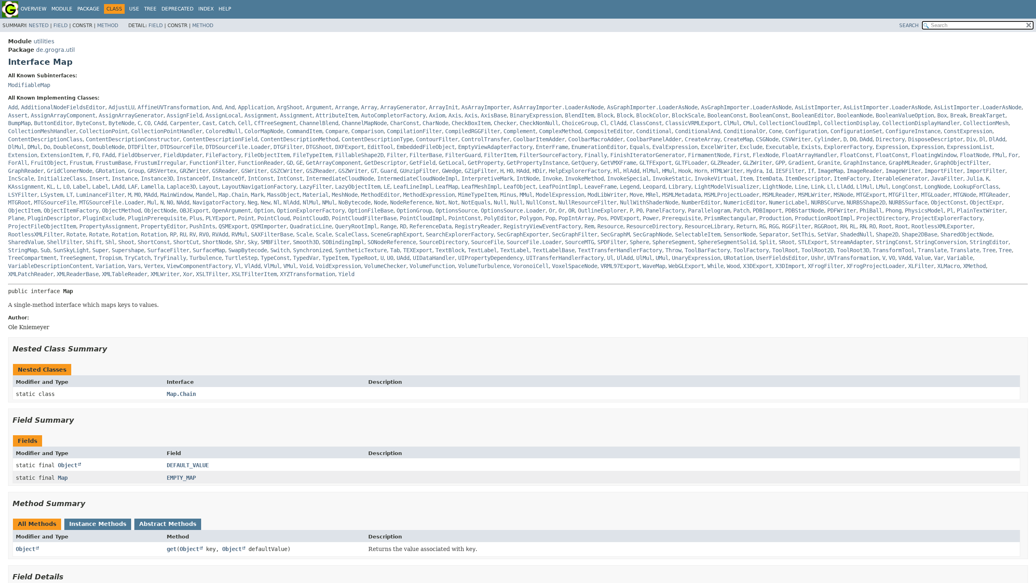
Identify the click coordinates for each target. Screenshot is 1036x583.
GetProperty (485, 163)
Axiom (437, 115)
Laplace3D (181, 186)
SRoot (787, 242)
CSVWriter (796, 139)
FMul (998, 155)
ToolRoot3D (853, 250)
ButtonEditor (53, 123)
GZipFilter (481, 171)
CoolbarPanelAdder (653, 139)
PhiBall (871, 210)
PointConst (464, 218)
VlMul (272, 266)
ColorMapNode (263, 131)
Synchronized (312, 250)
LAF (133, 186)
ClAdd (618, 123)
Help (225, 9)
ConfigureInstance (912, 131)
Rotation (125, 234)
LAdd (118, 186)
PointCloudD (311, 218)
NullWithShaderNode (649, 202)
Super (100, 250)
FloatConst (856, 155)
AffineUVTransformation (173, 107)
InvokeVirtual (715, 178)
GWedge (451, 171)
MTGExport (870, 194)
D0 (853, 139)
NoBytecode (354, 202)
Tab (395, 250)
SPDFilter (611, 242)
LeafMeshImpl (480, 186)
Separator (773, 234)
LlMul (864, 186)
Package (88, 9)
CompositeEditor (608, 131)
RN (863, 226)
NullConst (540, 202)
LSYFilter (22, 194)
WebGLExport (686, 266)
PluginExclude (104, 218)
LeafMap (446, 186)
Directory (890, 139)
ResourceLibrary (709, 226)
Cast (208, 123)
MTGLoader (935, 194)
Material (316, 194)
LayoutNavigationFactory (259, 186)
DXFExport (349, 147)
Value (923, 258)
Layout (209, 186)
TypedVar (306, 258)
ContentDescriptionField (220, 139)
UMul (662, 258)
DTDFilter (142, 147)
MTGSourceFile (55, 202)
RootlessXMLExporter (942, 226)
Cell (244, 123)
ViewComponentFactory (199, 266)
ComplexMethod (560, 131)
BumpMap (19, 123)
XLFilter (921, 266)
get (171, 549)
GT (374, 171)
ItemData (769, 178)
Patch (741, 210)
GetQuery (584, 163)
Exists (811, 147)
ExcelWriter (719, 147)
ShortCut (186, 242)
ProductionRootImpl (824, 218)
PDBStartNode (804, 210)
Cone (775, 131)
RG (762, 226)
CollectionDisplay (851, 123)
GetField (422, 163)
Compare (336, 131)
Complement (519, 131)
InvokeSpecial (628, 178)
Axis (454, 115)
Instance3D (157, 178)
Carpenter (184, 123)
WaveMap (654, 266)
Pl (950, 210)
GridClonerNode (69, 171)
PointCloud (273, 218)
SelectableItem (697, 234)
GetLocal (452, 163)
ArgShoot (290, 107)
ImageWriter (903, 171)
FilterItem (500, 155)
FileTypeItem (312, 155)
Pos (602, 218)
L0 (66, 186)
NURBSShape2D (866, 202)
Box (942, 115)
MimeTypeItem (477, 194)
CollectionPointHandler (166, 131)
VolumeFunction (432, 266)
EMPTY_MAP (181, 477)
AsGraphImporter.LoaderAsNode (652, 107)
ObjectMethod (121, 210)
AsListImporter (817, 107)
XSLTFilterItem (254, 274)
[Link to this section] (113, 349)
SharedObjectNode (966, 234)
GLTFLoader (691, 163)
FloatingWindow (934, 155)
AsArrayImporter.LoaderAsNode (558, 107)
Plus (195, 218)
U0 (390, 258)
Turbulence (205, 258)
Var (939, 258)
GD (290, 163)
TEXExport (417, 250)
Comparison (367, 131)
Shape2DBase (919, 234)
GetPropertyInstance (537, 163)
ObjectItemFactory (71, 210)
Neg (252, 202)
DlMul (16, 147)
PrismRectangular (730, 218)
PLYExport (220, 218)
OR (571, 210)
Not (440, 202)
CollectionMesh (985, 123)
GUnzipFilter (419, 171)
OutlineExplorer (602, 210)
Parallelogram (709, 210)
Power (651, 218)
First (741, 155)
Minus (508, 194)
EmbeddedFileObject (426, 147)
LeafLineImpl (412, 186)
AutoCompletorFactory (393, 115)
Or (552, 210)
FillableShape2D (359, 155)
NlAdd (291, 202)
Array (369, 107)
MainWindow (176, 194)
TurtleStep (241, 258)
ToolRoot (785, 250)
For (1013, 155)
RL (853, 226)
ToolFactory (751, 250)
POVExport (624, 218)
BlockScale (688, 115)
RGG (774, 226)
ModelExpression (560, 194)
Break (958, 115)
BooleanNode (855, 115)
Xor (188, 274)
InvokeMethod (584, 178)
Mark (257, 194)
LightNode (777, 186)
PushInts (202, 226)
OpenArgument (231, 210)
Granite (828, 163)
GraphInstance (864, 163)
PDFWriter (841, 210)
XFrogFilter (825, 266)
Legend (629, 186)
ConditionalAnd (697, 131)
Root (885, 226)
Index (206, 9)
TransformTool (894, 250)
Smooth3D (306, 242)
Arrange (346, 107)
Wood (733, 266)
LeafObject (519, 186)
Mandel (205, 194)
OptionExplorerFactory (311, 210)
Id (769, 171)
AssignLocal (223, 115)
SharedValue (26, 242)
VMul (289, 266)
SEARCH (909, 25)
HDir (539, 171)
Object (67, 465)
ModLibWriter (607, 194)
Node (380, 202)
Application (256, 107)
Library (680, 186)
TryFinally (170, 258)
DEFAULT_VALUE (188, 465)
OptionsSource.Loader (513, 210)
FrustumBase (113, 163)
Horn (700, 171)
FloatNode (974, 155)
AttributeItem (337, 115)
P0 (639, 210)
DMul (34, 147)
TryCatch (138, 258)
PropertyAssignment (108, 226)
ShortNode (216, 242)
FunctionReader (260, 163)
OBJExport (194, 210)
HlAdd (631, 171)
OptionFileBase (370, 210)
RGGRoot (825, 226)
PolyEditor (500, 218)
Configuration (806, 131)
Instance (125, 178)
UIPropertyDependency (490, 258)
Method (107, 25)
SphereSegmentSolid (727, 242)
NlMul (311, 202)
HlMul (651, 171)
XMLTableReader (124, 274)
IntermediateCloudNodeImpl (417, 178)
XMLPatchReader (30, 274)
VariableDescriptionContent (50, 266)
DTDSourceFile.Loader (238, 147)
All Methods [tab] (37, 524)
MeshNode (345, 194)
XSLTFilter (212, 274)
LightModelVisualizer (726, 186)
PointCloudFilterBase (364, 218)
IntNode (527, 178)
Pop (550, 218)
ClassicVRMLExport (692, 123)
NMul (328, 202)
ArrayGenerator (403, 107)
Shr (239, 242)
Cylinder (827, 139)
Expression (892, 147)
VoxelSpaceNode (574, 266)
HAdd (522, 171)
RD (403, 226)
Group (136, 171)
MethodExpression (429, 194)
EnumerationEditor (598, 147)
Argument (319, 107)
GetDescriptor (385, 163)
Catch (227, 123)
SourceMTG (579, 242)
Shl (110, 242)
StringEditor (989, 242)
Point (246, 218)
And (217, 107)
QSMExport (233, 226)
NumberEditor (700, 202)
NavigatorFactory (218, 202)
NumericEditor (745, 202)
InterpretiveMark (487, 178)
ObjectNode (160, 210)
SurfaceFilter (168, 250)
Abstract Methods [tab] (167, 524)
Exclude (751, 147)
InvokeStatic (671, 178)
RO (872, 226)
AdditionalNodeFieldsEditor (63, 107)
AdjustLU (121, 107)
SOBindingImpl (343, 242)
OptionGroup (414, 210)
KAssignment (26, 186)
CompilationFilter (414, 131)
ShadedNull (856, 234)
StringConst (893, 242)
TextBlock (450, 250)
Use (134, 9)
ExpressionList (969, 147)
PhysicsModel (924, 210)
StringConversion (940, 242)
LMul (882, 186)
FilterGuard (463, 155)
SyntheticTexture (361, 250)
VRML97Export (620, 266)
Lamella (152, 186)
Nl (277, 202)
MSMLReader (778, 194)
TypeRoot (364, 258)
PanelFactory (665, 210)
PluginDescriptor (53, 218)
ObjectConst (948, 202)
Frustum (81, 163)
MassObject (283, 194)
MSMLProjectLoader (731, 194)
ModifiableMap (29, 85)
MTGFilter (903, 194)
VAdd (904, 258)
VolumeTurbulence (484, 266)
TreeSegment (78, 258)
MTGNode (964, 194)
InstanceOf (192, 178)
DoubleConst (71, 147)
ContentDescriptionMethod (299, 139)
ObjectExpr (986, 202)
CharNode (435, 123)
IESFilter (790, 171)
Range (388, 226)
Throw (673, 250)
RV (192, 234)
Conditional (654, 131)
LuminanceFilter (100, 194)
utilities (44, 41)
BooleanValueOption (905, 115)
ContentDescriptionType (377, 139)
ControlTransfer (485, 139)
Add (13, 107)
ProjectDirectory (882, 218)
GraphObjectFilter (961, 163)
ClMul (732, 123)
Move (636, 194)
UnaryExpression (696, 258)
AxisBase (494, 115)
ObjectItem (24, 210)
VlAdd (252, 266)
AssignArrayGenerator (131, 115)
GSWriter (254, 171)
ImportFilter (943, 171)
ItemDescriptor (807, 178)
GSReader (225, 171)
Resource (610, 226)
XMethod (974, 266)
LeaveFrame (600, 186)
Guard (388, 171)
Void (305, 266)
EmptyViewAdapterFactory (495, 147)
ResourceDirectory (653, 226)
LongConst (906, 186)
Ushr (817, 258)
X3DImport (790, 266)
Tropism (110, 258)
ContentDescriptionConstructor (133, 139)
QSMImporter (269, 226)
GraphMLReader (910, 163)
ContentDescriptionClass (45, 139)
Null (500, 202)
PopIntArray (576, 218)
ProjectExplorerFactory (947, 218)
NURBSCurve (827, 202)
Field (60, 25)
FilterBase (426, 155)
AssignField (184, 115)
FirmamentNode (709, 155)
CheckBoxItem (471, 123)
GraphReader (26, 171)
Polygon (531, 218)
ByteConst (90, 123)
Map (63, 477)
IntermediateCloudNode (340, 178)
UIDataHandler (434, 258)
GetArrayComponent (333, 163)
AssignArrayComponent (63, 115)
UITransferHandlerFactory (565, 258)
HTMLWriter (727, 171)
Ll (830, 186)
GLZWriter (757, 163)
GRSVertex (161, 171)
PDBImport (767, 210)
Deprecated (177, 9)
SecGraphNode (652, 234)
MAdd (150, 194)
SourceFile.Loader (534, 242)
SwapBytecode (247, 250)
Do (47, 147)
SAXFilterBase (272, 234)
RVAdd (220, 234)
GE (299, 163)
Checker (505, 123)
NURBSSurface (908, 202)
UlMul (644, 258)
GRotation (110, 171)
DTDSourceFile (181, 147)
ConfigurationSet (856, 131)
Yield (346, 274)
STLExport (812, 242)
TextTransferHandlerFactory (620, 250)
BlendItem (579, 115)
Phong (893, 210)
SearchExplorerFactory (460, 234)
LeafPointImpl (560, 186)
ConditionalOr (745, 131)
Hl (617, 171)
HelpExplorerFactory (579, 171)
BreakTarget (987, 115)
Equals (639, 147)
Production (775, 218)
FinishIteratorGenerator (647, 155)
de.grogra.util (55, 50)
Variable (960, 258)
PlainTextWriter (981, 210)
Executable (782, 147)
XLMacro (948, 266)
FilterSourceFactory (550, 155)
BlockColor (652, 115)
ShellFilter (65, 242)
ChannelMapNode (364, 123)
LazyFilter (315, 186)
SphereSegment (673, 242)
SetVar (827, 234)
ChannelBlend (318, 123)
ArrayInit (443, 107)
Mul (152, 202)
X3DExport (757, 266)
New (265, 202)
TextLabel (482, 250)
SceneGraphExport (396, 234)
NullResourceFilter (587, 202)
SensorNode (740, 234)
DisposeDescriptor (935, 139)
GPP (780, 163)
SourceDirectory (443, 242)
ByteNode (121, 123)
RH (843, 226)
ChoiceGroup (579, 123)
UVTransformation (853, 258)
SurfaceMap (209, 250)
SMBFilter (275, 242)
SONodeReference (391, 242)
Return (746, 226)
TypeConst (275, 258)
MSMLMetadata (681, 194)
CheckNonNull (539, 123)
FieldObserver (139, 155)
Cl (604, 123)
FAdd (108, 155)
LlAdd (845, 186)
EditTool (380, 147)
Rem (589, 226)
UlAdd (625, 258)
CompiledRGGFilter (472, 131)
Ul (610, 258)
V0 (892, 258)
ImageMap (830, 171)
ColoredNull (223, 131)
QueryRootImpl (356, 226)
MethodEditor (380, 194)
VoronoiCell (531, 266)
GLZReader (725, 163)
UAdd (403, 258)
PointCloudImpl (422, 218)
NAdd (182, 202)
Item (746, 178)
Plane (16, 218)
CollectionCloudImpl (790, 123)
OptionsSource (456, 210)
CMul (749, 123)
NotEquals (475, 202)
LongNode (937, 186)
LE (387, 186)
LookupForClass (976, 186)
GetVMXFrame (618, 163)
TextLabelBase (554, 250)
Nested (39, 25)
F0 (95, 155)
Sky (252, 242)
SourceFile (487, 242)
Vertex (153, 266)
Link (817, 186)
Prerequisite (681, 218)
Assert (18, 115)
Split (767, 242)
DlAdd (997, 139)
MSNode (843, 194)
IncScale (21, 178)
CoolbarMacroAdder (595, 139)
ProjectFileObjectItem (42, 226)
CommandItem (304, 131)
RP (173, 234)
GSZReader (320, 171)
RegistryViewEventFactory (542, 226)
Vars (134, 266)
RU (183, 234)
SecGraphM (615, 234)
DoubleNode (108, 147)
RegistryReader (477, 226)
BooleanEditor (813, 115)
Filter (396, 155)
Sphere (639, 242)
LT (69, 194)
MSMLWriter (814, 194)
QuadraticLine (311, 226)
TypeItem (335, 258)
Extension (22, 155)
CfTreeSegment (275, 123)
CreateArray (702, 139)
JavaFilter (947, 178)
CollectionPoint (103, 131)
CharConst (404, 123)
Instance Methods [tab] (97, 524)
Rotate (76, 234)
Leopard (654, 186)
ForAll (18, 163)
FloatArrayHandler (809, 155)
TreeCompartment (32, 258)
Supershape (128, 250)
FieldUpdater (182, 155)
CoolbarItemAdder (539, 139)
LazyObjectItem (357, 186)
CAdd (160, 123)
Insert (98, 178)
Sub (45, 250)
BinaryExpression (536, 115)
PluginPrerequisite (157, 218)
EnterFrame (552, 147)
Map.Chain (233, 194)
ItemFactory (851, 178)
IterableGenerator (900, 178)
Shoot (126, 242)
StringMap (22, 250)
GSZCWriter (286, 171)
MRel (652, 194)
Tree (150, 9)
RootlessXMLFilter (35, 234)
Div (971, 139)
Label (81, 186)
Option (264, 210)
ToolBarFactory (707, 250)
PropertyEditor (163, 226)
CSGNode (767, 139)
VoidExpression (338, 266)
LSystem (51, 194)
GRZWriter (194, 171)
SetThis (803, 234)
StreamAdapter (851, 242)
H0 (510, 171)
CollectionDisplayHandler (921, 123)
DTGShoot (319, 147)
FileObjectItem (267, 155)
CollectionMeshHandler (42, 131)
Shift (94, 242)
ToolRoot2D (817, 250)
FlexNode (766, 155)
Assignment (260, 115)
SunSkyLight (71, 250)
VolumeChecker (385, 266)
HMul (668, 171)
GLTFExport (655, 163)
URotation (738, 258)
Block (605, 115)
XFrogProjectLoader (876, 266)
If (811, 171)
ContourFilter (437, 139)
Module (61, 9)
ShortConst (154, 242)
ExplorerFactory (848, 147)
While (715, 266)
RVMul (239, 234)
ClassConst (646, 123)
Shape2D (887, 234)
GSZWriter (352, 171)
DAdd (866, 139)
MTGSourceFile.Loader (111, 202)
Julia (974, 178)
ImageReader (864, 171)
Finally (595, 155)
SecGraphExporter (523, 234)
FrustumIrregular (160, 163)
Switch (280, 250)
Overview (34, 9)
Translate (932, 250)
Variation (110, 266)
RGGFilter (796, 226)
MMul (526, 194)
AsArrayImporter (485, 107)
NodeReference (411, 202)
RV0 (204, 234)
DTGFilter (288, 147)
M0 (137, 194)
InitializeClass (61, 178)
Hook (684, 171)
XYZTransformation (307, 274)
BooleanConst (726, 115)
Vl (238, 266)
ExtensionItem (61, 155)
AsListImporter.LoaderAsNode (887, 107)
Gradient (801, 163)
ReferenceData (431, 226)
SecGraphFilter (574, 234)
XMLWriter (165, 274)
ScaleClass (351, 234)
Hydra (754, 171)
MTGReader (993, 194)
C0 (147, 123)
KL (50, 186)
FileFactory (223, 155)
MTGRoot (19, 202)
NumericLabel (788, 202)
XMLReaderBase (78, 274)
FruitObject (48, 163)
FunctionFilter (212, 163)
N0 (170, 202)
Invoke (552, 178)
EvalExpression (675, 147)
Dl (982, 139)
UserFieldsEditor (782, 258)
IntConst (261, 178)
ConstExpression (968, 131)
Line (801, 186)
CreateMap (738, 139)
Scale (304, 234)
